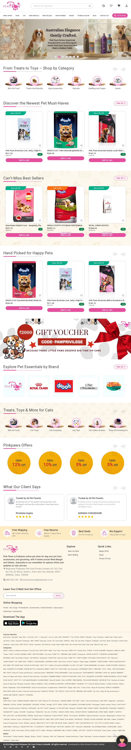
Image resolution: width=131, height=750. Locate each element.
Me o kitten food (75, 646)
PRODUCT (66, 639)
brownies (115, 643)
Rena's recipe (105, 706)
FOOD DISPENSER (90, 667)
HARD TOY (56, 656)
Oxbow (114, 721)
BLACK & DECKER (97, 721)
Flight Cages (84, 664)
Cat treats (59, 643)
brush (50, 643)
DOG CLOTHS (70, 693)
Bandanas (12, 689)
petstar (33, 725)
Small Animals (46, 610)
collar (13, 643)
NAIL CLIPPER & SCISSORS (54, 686)
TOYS (104, 671)
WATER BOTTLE (29, 671)
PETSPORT (79, 721)
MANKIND (87, 729)
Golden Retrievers (72, 738)
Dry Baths (101, 667)
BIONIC (26, 725)
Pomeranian (23, 610)
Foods (5, 610)
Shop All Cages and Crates (12, 678)
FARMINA (6, 706)
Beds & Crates (17, 693)
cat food (103, 643)
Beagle (27, 738)
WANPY (111, 714)
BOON (69, 732)
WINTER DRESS (70, 686)
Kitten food (123, 643)
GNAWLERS (27, 706)
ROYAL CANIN (80, 639)
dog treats (7, 639)
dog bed (19, 643)
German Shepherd (99, 738)
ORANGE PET (8, 714)
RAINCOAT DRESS (43, 671)
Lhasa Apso (58, 610)
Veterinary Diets (39, 675)
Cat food (31, 639)
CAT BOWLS (34, 660)
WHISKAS (6, 732)
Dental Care (82, 652)
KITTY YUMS (57, 706)
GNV (77, 725)
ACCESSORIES (39, 664)
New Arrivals (34, 15)
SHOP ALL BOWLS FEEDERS (113, 675)
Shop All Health (54, 682)
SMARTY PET (70, 729)
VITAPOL (54, 714)
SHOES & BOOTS (92, 656)
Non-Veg (64, 652)
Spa (56, 639)
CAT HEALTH (60, 693)
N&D (85, 710)
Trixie (21, 725)
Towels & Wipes (112, 686)
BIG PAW (107, 721)
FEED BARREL (77, 682)
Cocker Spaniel (18, 738)
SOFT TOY (44, 667)
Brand (71, 15)
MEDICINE (50, 675)
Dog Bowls (43, 660)
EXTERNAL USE (8, 660)
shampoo (6, 646)
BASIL (66, 718)
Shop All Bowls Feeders (97, 686)
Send (58, 597)
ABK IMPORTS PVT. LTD (88, 725)
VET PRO (82, 732)
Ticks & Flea (85, 689)
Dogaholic (112, 703)
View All (119, 103)
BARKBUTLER (93, 714)
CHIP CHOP (121, 706)
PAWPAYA (82, 718)
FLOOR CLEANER (99, 652)
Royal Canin (38, 718)
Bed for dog (99, 646)
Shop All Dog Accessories (110, 693)
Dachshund (17, 613)
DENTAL (67, 643)
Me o (24, 639)
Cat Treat (56, 652)
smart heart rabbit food (60, 646)
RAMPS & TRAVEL (47, 693)
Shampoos (81, 656)
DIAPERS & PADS (51, 664)
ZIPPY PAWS (59, 721)
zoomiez (38, 646)
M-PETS (118, 714)
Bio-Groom (55, 703)
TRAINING (29, 697)
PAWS (37, 643)
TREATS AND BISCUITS (117, 664)
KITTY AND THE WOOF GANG (56, 725)
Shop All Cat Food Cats (31, 678)
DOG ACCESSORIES (24, 689)
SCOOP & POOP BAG (31, 667)
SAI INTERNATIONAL (99, 729)
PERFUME (97, 671)
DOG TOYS (82, 678)
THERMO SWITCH (38, 721)
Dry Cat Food (34, 652)
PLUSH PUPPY (58, 718)
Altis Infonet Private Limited (92, 746)
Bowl (108, 643)
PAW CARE (63, 671)
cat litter (6, 643)
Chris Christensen (92, 703)
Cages (70, 689)
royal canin (15, 646)
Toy (72, 639)
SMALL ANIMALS (37, 686)
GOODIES (35, 706)
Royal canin (118, 639)
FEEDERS (93, 664)
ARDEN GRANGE (23, 703)
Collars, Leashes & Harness (18, 652)
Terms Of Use (105, 561)
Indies (109, 738)
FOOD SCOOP (101, 660)
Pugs (81, 738)
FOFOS (13, 706)
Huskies (46, 738)
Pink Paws (20, 732)
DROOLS (25, 710)
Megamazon (111, 718)
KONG (65, 706)
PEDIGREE (57, 732)
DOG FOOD (43, 652)
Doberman (7, 613)
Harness (100, 639)
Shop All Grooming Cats (31, 693)
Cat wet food (79, 643)
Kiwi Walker (69, 721)
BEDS (29, 656)
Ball (32, 643)
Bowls (5, 689)
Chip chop (89, 646)
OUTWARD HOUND (84, 706)
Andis (14, 703)
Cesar (83, 703)
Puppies (88, 643)
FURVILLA (16, 729)
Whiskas (89, 639)
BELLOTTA (47, 703)
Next (123, 69)
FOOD (11, 656)
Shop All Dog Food (9, 686)
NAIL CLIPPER (67, 682)
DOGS (17, 15)
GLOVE (69, 664)
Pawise (13, 721)
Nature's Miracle (93, 718)
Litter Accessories (75, 675)
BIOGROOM (104, 710)
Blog (94, 15)
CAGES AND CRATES (10, 697)
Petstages (96, 706)
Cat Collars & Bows (22, 660)
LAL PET (40, 710)
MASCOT (71, 725)
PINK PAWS (7, 729)
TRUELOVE (39, 714)
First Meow (74, 718)
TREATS (30, 664)
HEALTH (22, 697)
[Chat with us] (122, 741)
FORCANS (112, 710)
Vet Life (47, 714)
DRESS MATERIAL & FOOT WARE (115, 678)
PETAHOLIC (27, 721)
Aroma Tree (121, 718)
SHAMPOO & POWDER (15, 671)
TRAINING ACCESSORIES (108, 656)
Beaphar (52, 710)
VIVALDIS (79, 729)
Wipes (121, 686)
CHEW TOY (73, 652)
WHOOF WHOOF (81, 714)
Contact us (104, 15)
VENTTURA (7, 703)
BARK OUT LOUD (36, 703)
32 (53, 643)
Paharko (72, 710)
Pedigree (95, 643)
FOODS (89, 652)
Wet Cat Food (62, 660)
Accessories (35, 610)
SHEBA (75, 732)
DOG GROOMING (118, 671)
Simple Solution (14, 710)
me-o (105, 646)
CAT (24, 15)
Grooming (121, 15)
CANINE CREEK (66, 703)
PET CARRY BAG (17, 667)
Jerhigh (49, 706)
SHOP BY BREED (61, 15)
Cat (10, 610)
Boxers (33, 738)
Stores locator (83, 15)
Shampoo (26, 643)
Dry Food (48, 656)
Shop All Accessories (39, 689)
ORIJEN (22, 714)
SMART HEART (93, 710)
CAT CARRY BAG (20, 664)
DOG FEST (103, 703)
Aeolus (16, 714)
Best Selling (47, 15)
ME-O (64, 732)
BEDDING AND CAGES (69, 656)
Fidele (117, 725)
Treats (5, 656)
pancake (15, 639)
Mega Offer (7, 15)
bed (84, 646)
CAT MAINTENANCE (30, 682)
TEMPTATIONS (50, 729)
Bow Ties (77, 689)
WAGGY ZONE (64, 714)
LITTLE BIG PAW (62, 710)
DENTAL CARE (119, 652)
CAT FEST (76, 703)
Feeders (75, 664)
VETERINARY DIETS (86, 671)
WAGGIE (80, 710)
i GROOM (6, 721)
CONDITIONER (8, 664)
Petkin (5, 710)
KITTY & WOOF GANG (106, 725)
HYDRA (42, 706)
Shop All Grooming (98, 689)
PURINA (30, 718)
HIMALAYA (47, 718)
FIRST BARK (103, 714)
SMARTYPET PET (27, 729)
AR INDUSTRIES (20, 718)
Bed (72, 643)
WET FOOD (24, 646)
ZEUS (120, 729)
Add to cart (24, 158)
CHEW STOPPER (112, 667)
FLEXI (13, 732)
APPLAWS (32, 710)
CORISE (86, 721)
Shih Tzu (53, 738)
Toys (94, 639)
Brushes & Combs (118, 682)
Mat (60, 639)
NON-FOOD (63, 689)
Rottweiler (88, 738)
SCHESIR (120, 721)
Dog (20, 639)
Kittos (114, 706)
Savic (19, 721)
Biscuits (114, 660)
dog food (44, 639)
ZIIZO (46, 710)
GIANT (39, 738)
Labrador (6, 742)
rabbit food (109, 639)
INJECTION (52, 660)
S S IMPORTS (39, 729)
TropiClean (30, 714)
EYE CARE (91, 660)
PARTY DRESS (82, 660)
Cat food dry (46, 646)
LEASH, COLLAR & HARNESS (59, 667)
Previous (115, 69)
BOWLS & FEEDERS (112, 689)
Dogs (101, 557)
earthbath (120, 703)
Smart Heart (106, 732)
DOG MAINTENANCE (91, 682)
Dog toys (43, 643)
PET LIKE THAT (8, 718)
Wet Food (62, 664)
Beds (50, 652)
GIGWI (19, 706)
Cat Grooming (73, 671)
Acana (114, 732)
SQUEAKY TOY (82, 686)
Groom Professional (10, 725)
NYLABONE (73, 706)
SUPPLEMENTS (88, 675)
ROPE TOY (54, 671)
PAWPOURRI (112, 729)
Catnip (31, 646)
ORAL (109, 671)
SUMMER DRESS (55, 678)
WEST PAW (50, 721)
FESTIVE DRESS (38, 656)
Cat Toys (96, 693)
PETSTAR (60, 729)
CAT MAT (79, 667)
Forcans (103, 718)
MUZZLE (122, 667)
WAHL (72, 714)
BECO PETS (41, 725)
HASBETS (121, 710)
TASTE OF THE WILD (93, 732)
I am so (50, 639)
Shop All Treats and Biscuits (22, 675)
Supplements (53, 689)
